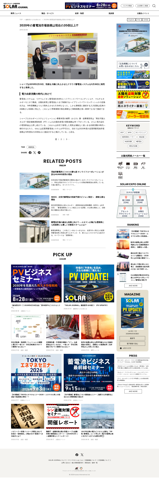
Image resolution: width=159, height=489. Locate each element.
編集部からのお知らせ (33, 19)
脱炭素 (111, 13)
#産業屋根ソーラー (128, 137)
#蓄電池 (31, 147)
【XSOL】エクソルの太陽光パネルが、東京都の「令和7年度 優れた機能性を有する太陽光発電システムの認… (133, 367)
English (131, 20)
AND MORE (133, 286)
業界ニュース (16, 13)
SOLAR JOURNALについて (57, 460)
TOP (21, 19)
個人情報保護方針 (77, 463)
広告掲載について (104, 460)
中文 (138, 20)
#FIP (122, 132)
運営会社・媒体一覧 (91, 463)
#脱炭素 (141, 137)
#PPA (130, 132)
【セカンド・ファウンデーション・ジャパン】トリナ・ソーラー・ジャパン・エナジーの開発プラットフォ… (133, 373)
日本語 (146, 20)
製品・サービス (48, 13)
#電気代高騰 (133, 146)
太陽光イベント (143, 13)
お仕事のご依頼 (142, 6)
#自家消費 (128, 141)
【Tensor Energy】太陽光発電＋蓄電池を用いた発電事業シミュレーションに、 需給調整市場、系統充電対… (133, 385)
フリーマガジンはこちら (75, 460)
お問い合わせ (65, 463)
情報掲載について (90, 460)
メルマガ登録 (127, 6)
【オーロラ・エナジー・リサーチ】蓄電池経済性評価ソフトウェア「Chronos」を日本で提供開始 (133, 361)
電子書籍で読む (132, 344)
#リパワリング (141, 132)
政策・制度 (79, 13)
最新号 (132, 338)
